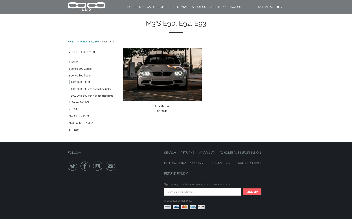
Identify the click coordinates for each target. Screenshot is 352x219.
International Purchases (185, 163)
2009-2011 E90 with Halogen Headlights (92, 95)
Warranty (207, 152)
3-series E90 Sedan (80, 75)
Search (170, 152)
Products (134, 7)
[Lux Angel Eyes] (86, 7)
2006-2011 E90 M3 (81, 82)
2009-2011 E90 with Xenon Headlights (91, 89)
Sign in (263, 7)
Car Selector (157, 7)
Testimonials (179, 7)
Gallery (215, 7)
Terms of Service (248, 163)
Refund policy (176, 173)
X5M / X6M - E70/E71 (81, 123)
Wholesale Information (240, 152)
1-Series (73, 62)
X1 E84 (73, 109)
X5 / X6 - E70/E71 (79, 116)
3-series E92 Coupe (80, 68)
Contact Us (232, 7)
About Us (199, 7)
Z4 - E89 (74, 129)
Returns (187, 152)
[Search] (272, 7)
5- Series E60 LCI (79, 102)
